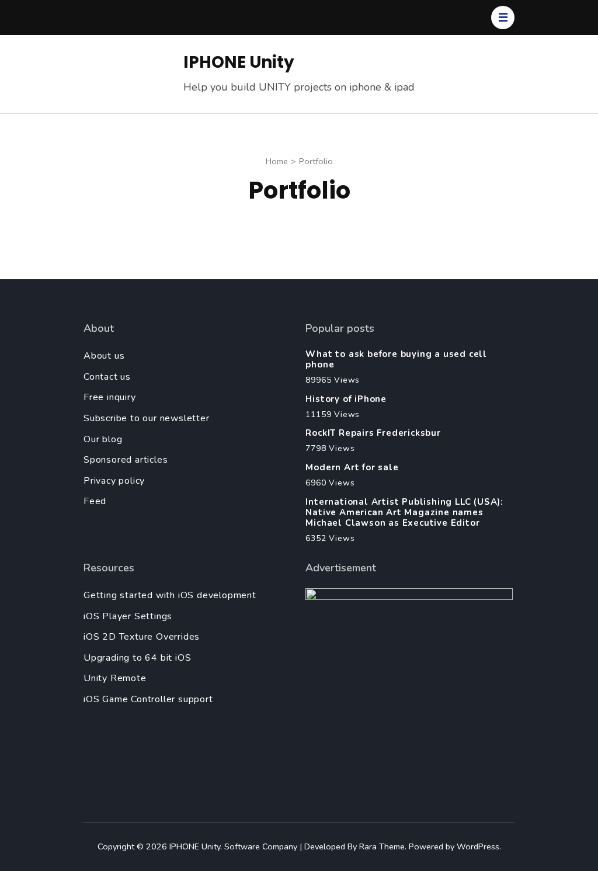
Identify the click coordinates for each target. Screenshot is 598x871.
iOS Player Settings (128, 616)
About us (104, 355)
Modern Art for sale (351, 467)
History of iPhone (346, 399)
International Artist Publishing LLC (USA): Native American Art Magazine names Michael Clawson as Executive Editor (404, 512)
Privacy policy (114, 480)
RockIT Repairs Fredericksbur (372, 433)
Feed (95, 501)
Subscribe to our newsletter (147, 418)
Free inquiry (110, 397)
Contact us (107, 376)
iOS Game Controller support (148, 699)
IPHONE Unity (238, 62)
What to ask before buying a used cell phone (396, 359)
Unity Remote (115, 678)
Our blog (103, 439)
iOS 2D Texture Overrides (142, 636)
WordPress (478, 846)
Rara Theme (382, 846)
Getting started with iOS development (170, 595)
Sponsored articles (126, 459)
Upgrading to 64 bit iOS (137, 657)
